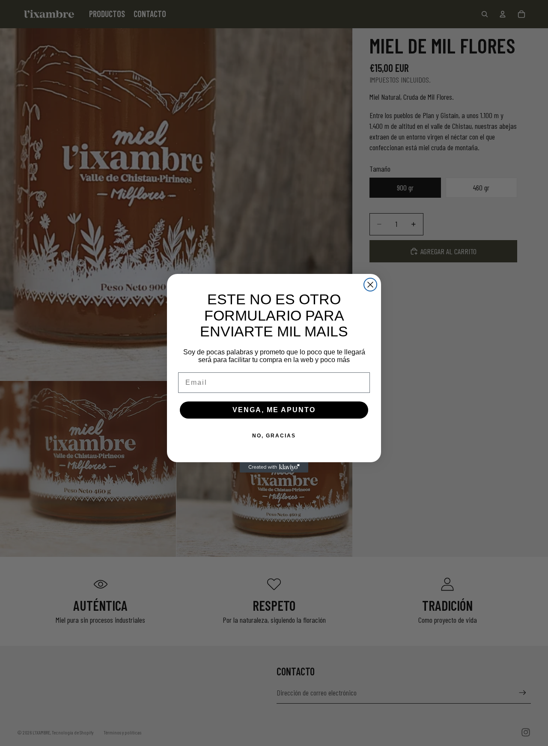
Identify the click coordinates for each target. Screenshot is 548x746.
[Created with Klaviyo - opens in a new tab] (274, 467)
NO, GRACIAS (274, 436)
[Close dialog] (370, 284)
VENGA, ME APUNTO (274, 409)
